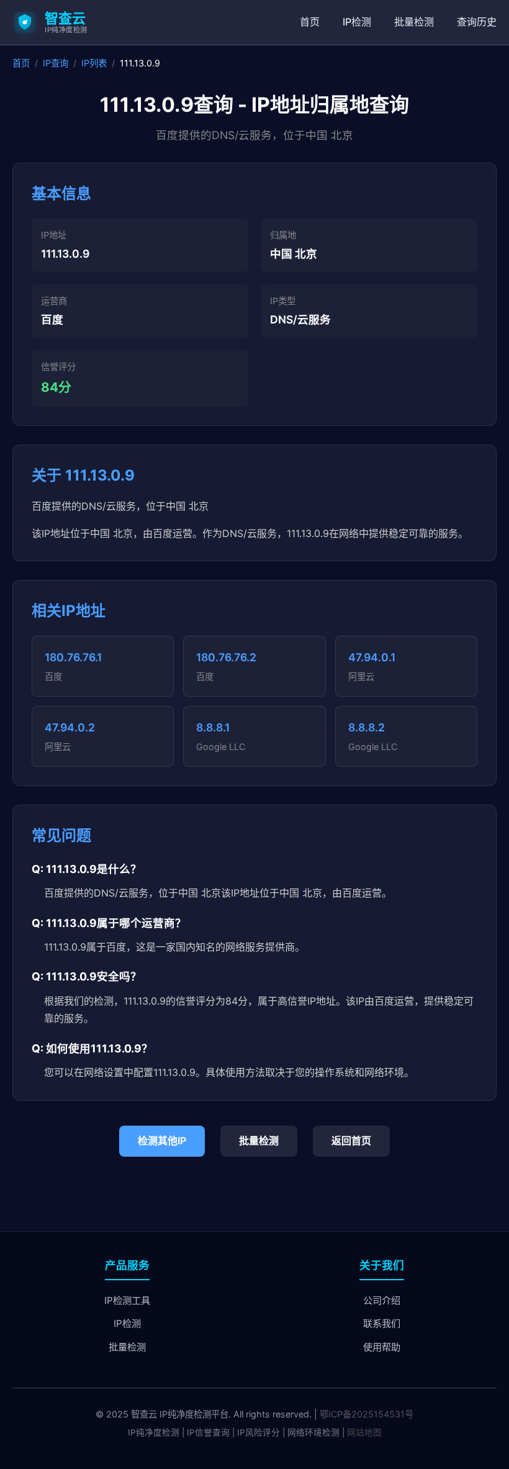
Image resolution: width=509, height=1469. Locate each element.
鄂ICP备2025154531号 (366, 1414)
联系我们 (381, 1323)
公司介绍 (381, 1300)
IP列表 (94, 63)
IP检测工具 (127, 1300)
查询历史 (477, 22)
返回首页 (351, 1140)
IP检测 (357, 22)
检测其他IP (162, 1140)
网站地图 (364, 1432)
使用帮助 (381, 1347)
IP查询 (55, 63)
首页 (310, 22)
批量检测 (414, 22)
